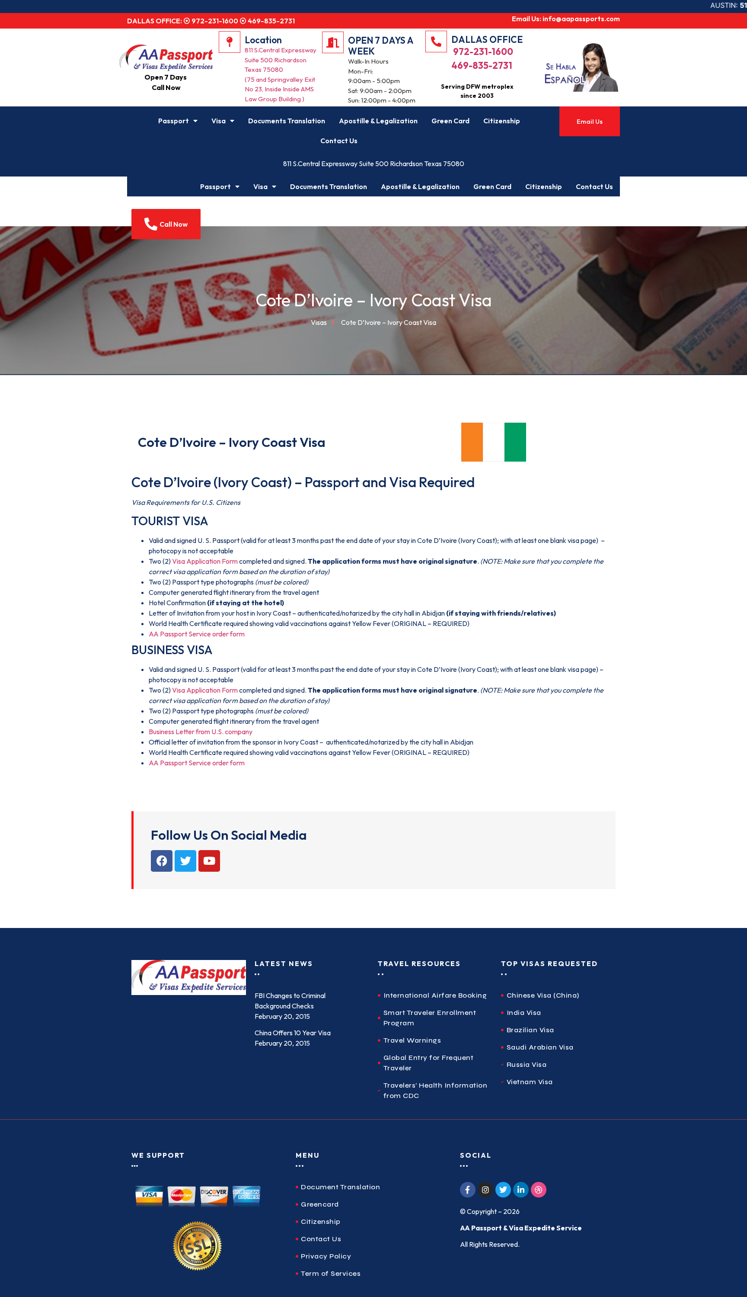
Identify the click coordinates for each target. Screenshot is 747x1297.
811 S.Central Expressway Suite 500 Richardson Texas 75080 (373, 163)
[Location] (229, 42)
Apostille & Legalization (378, 120)
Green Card (450, 120)
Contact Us (339, 140)
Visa (218, 120)
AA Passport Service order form (197, 633)
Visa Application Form (205, 561)
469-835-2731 (481, 65)
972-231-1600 (482, 51)
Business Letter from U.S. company (200, 731)
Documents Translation (286, 120)
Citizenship (501, 120)
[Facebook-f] (468, 1189)
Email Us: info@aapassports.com (566, 18)
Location (263, 39)
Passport (173, 120)
